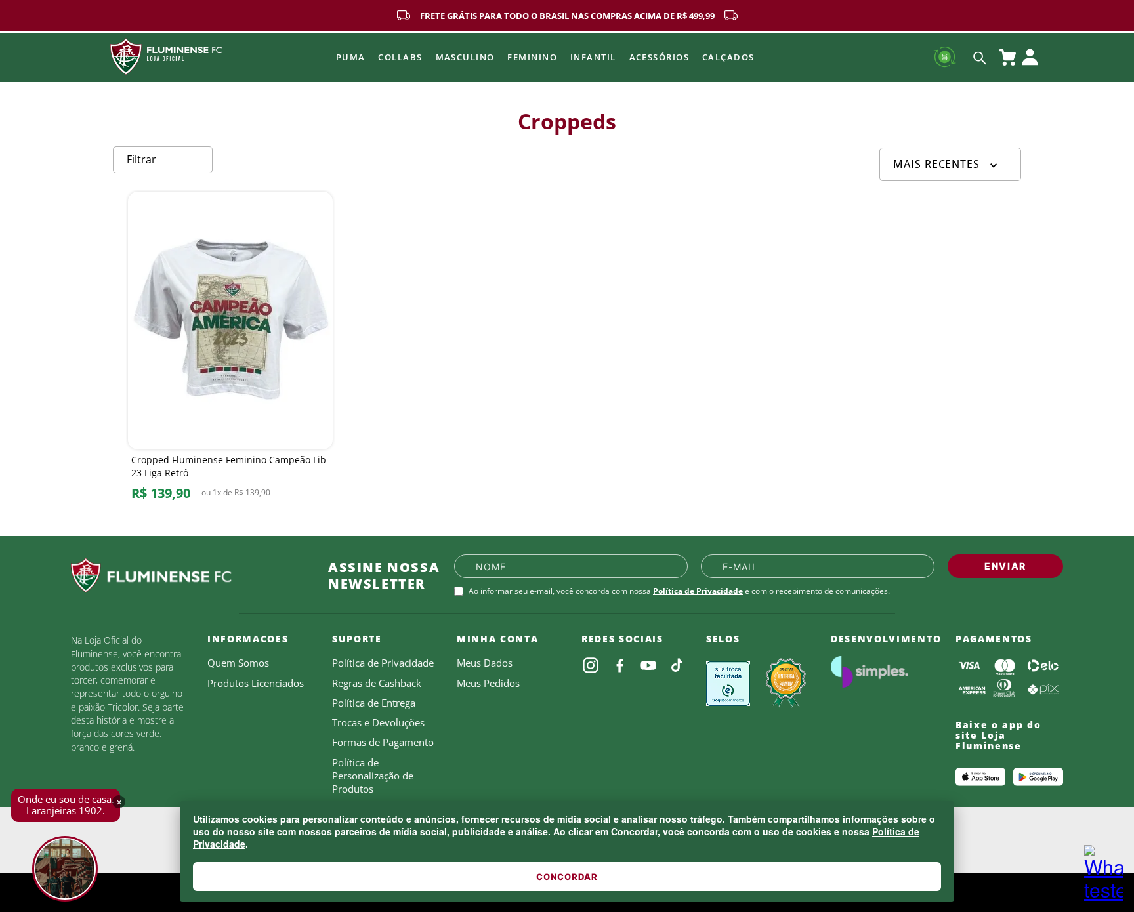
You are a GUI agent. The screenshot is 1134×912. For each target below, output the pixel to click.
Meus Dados (485, 662)
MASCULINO (465, 57)
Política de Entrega (373, 702)
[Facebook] (619, 665)
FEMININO (532, 57)
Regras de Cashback (376, 683)
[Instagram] (590, 665)
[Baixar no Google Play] (1038, 777)
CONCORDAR (567, 876)
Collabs (400, 57)
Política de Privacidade (698, 590)
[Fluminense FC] (189, 575)
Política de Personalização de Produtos (372, 776)
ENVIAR (1005, 565)
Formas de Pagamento (383, 742)
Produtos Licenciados (255, 683)
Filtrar (141, 159)
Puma (351, 57)
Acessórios (659, 57)
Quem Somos (238, 662)
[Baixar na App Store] (980, 777)
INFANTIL (593, 57)
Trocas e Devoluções (378, 722)
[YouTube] (648, 665)
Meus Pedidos (488, 683)
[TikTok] (677, 665)
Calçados (728, 57)
